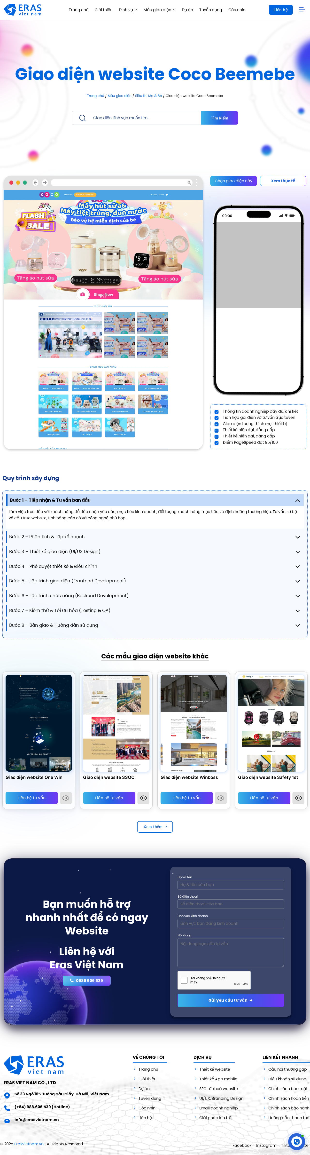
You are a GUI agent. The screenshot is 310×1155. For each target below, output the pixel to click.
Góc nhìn (236, 10)
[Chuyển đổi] (297, 500)
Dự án (187, 10)
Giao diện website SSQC (108, 777)
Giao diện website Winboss (189, 777)
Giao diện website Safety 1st (268, 777)
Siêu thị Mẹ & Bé (148, 95)
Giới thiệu (104, 10)
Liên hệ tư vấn (32, 797)
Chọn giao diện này (233, 181)
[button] (302, 10)
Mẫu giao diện (157, 10)
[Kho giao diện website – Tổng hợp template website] (22, 10)
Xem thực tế (283, 181)
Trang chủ (78, 10)
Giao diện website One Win (34, 777)
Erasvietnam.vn (29, 1144)
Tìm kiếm (219, 118)
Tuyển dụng (210, 10)
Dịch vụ (126, 10)
